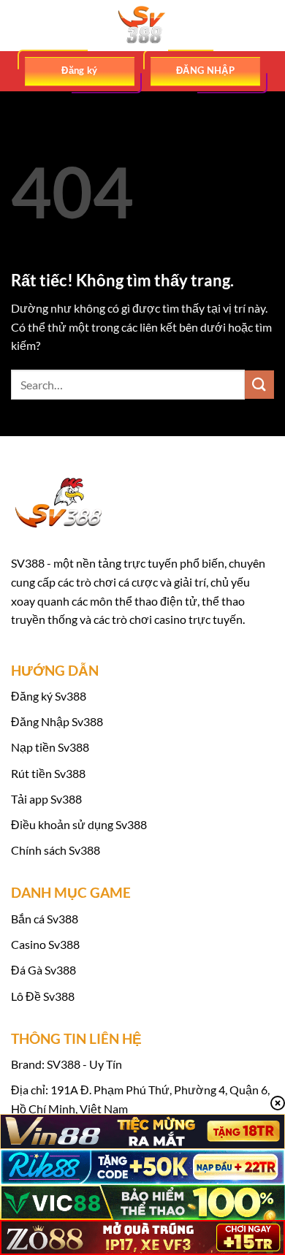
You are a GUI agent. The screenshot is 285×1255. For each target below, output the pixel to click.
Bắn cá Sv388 (44, 919)
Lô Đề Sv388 (43, 996)
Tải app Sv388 (46, 799)
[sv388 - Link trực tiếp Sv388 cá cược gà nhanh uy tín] (142, 25)
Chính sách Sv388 (55, 850)
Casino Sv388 (45, 944)
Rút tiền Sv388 (48, 773)
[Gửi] (259, 384)
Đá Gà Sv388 (43, 970)
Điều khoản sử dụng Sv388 (79, 824)
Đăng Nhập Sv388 (57, 721)
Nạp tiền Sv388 (50, 747)
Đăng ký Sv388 (48, 696)
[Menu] (19, 25)
